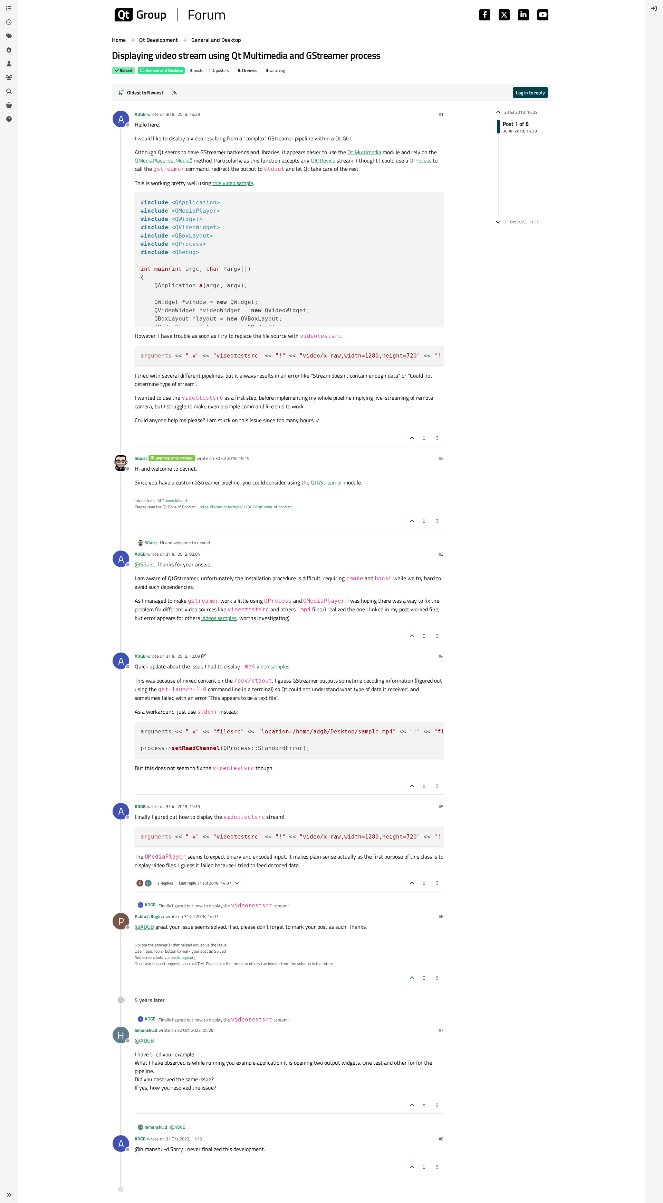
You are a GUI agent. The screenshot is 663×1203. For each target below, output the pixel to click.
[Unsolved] (9, 118)
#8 (441, 1138)
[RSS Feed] (174, 92)
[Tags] (9, 35)
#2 (441, 458)
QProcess (420, 160)
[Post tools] (437, 438)
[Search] (9, 91)
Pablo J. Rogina (149, 916)
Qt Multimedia (364, 152)
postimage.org (183, 957)
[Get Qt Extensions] (9, 105)
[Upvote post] (412, 438)
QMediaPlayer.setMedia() (163, 160)
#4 (441, 656)
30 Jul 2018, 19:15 (232, 458)
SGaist (141, 458)
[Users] (9, 63)
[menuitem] (654, 8)
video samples (273, 666)
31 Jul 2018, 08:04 (183, 553)
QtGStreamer (326, 482)
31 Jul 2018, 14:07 (201, 916)
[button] (9, 1194)
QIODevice (323, 160)
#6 (441, 916)
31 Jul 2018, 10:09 (183, 656)
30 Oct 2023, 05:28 (195, 1030)
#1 (441, 114)
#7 (441, 1030)
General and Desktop (164, 70)
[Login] (654, 8)
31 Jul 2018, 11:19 (183, 806)
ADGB (140, 114)
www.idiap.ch (176, 500)
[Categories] (9, 8)
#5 (441, 806)
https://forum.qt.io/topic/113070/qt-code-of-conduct (246, 506)
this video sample (232, 183)
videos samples (219, 618)
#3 (441, 553)
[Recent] (9, 22)
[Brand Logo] (170, 14)
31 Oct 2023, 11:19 (184, 1138)
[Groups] (9, 77)
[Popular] (9, 49)
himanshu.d (146, 1030)
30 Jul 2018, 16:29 (183, 114)
